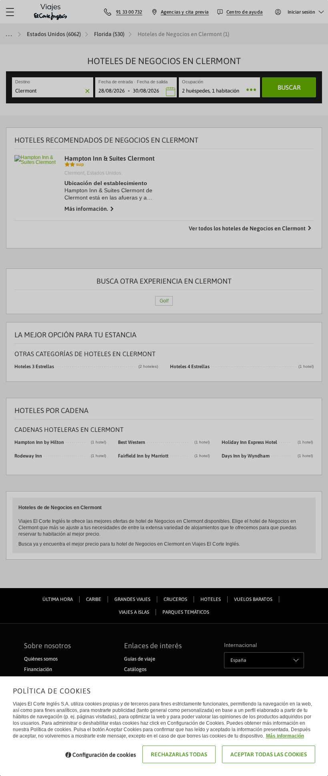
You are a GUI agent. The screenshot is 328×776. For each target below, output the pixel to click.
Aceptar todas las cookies (268, 754)
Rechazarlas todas (179, 754)
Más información (285, 736)
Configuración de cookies (104, 755)
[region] (164, 388)
